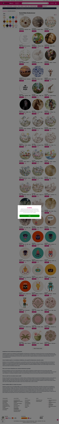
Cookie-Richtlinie (31, 211)
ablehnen (34, 212)
